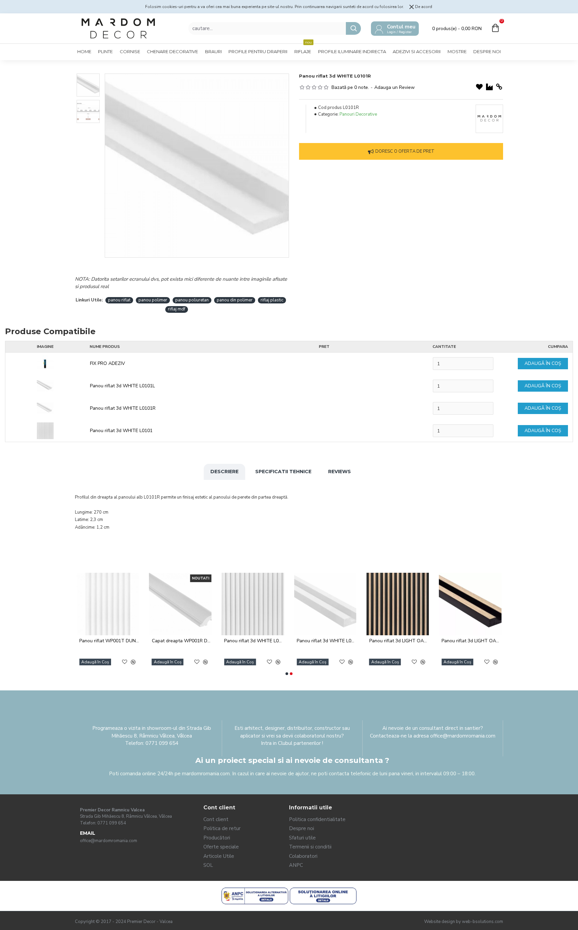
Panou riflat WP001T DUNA (389, 641)
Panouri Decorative (358, 114)
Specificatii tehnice (283, 472)
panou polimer (152, 300)
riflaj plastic (272, 300)
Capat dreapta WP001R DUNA (462, 641)
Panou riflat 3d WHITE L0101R (123, 408)
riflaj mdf (176, 309)
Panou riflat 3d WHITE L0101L (122, 386)
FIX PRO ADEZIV (107, 363)
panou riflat (119, 300)
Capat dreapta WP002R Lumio (100, 641)
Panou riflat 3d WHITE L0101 (121, 430)
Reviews (339, 472)
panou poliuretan (192, 300)
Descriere (224, 472)
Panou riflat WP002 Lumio (242, 641)
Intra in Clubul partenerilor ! (292, 743)
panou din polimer (235, 300)
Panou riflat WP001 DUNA (315, 641)
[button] (287, 673)
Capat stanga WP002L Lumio (172, 641)
